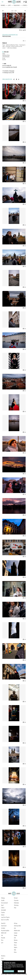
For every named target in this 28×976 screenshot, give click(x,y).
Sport (2, 905)
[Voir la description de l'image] (23, 30)
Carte (9, 5)
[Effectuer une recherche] (24, 2)
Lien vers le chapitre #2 (6, 65)
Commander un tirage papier (9, 71)
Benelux (15, 940)
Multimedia (16, 903)
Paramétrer (21, 971)
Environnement (4, 903)
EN (25, 41)
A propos (25, 5)
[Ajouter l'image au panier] (21, 30)
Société (2, 900)
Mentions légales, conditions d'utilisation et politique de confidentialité (14, 974)
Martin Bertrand (6, 36)
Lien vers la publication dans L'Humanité (9, 67)
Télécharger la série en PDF (9, 72)
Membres (3, 5)
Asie (15, 928)
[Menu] (2, 2)
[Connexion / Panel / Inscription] (26, 2)
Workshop (16, 905)
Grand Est (3, 923)
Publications (17, 5)
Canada (15, 935)
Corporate (16, 900)
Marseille (3, 938)
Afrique (15, 923)
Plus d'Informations (7, 968)
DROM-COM (3, 933)
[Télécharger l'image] (20, 30)
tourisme (4, 59)
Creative (3, 912)
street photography (5, 56)
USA (15, 938)
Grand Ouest (3, 925)
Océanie (15, 933)
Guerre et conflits (5, 919)
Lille (2, 935)
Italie (15, 950)
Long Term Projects (5, 917)
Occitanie (3, 928)
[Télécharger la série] (16, 79)
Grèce (15, 952)
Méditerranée (17, 930)
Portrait (15, 898)
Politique (3, 898)
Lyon (2, 942)
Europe (3, 58)
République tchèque (6, 55)
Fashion (2, 915)
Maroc (15, 945)
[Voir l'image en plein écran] (25, 30)
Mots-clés (6, 52)
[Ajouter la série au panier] (18, 79)
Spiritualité (3, 910)
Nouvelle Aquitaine (5, 930)
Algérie (15, 947)
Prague (3, 53)
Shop (15, 907)
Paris (2, 940)
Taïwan (15, 942)
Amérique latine (17, 925)
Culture (2, 907)
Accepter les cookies (8, 971)
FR (23, 41)
